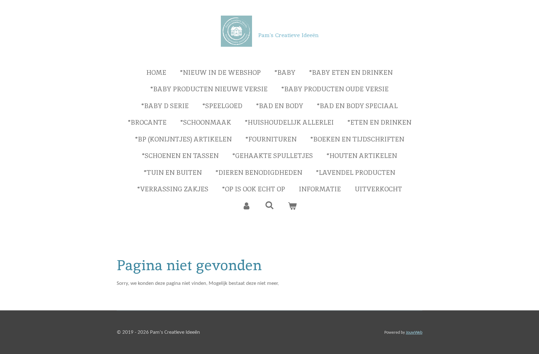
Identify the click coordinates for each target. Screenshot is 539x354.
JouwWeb (414, 332)
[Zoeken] (269, 205)
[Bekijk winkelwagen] (292, 206)
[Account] (246, 206)
